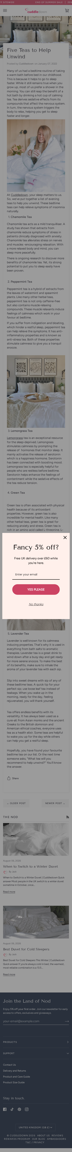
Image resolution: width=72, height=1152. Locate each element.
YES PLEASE (36, 589)
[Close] (65, 537)
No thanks (36, 604)
